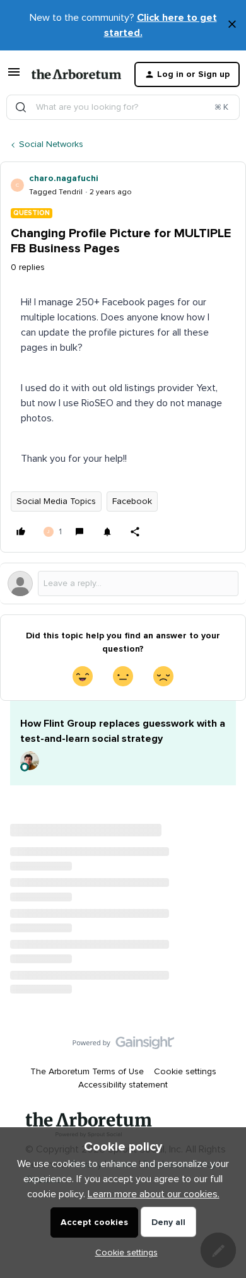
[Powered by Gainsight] (123, 1045)
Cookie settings (185, 1071)
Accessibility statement (123, 1085)
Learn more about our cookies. (154, 1194)
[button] (13, 77)
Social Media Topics (56, 501)
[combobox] (123, 107)
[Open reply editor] (123, 583)
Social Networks (51, 144)
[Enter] (20, 107)
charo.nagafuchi (63, 178)
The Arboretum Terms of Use (87, 1071)
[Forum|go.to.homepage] (73, 74)
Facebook (132, 501)
